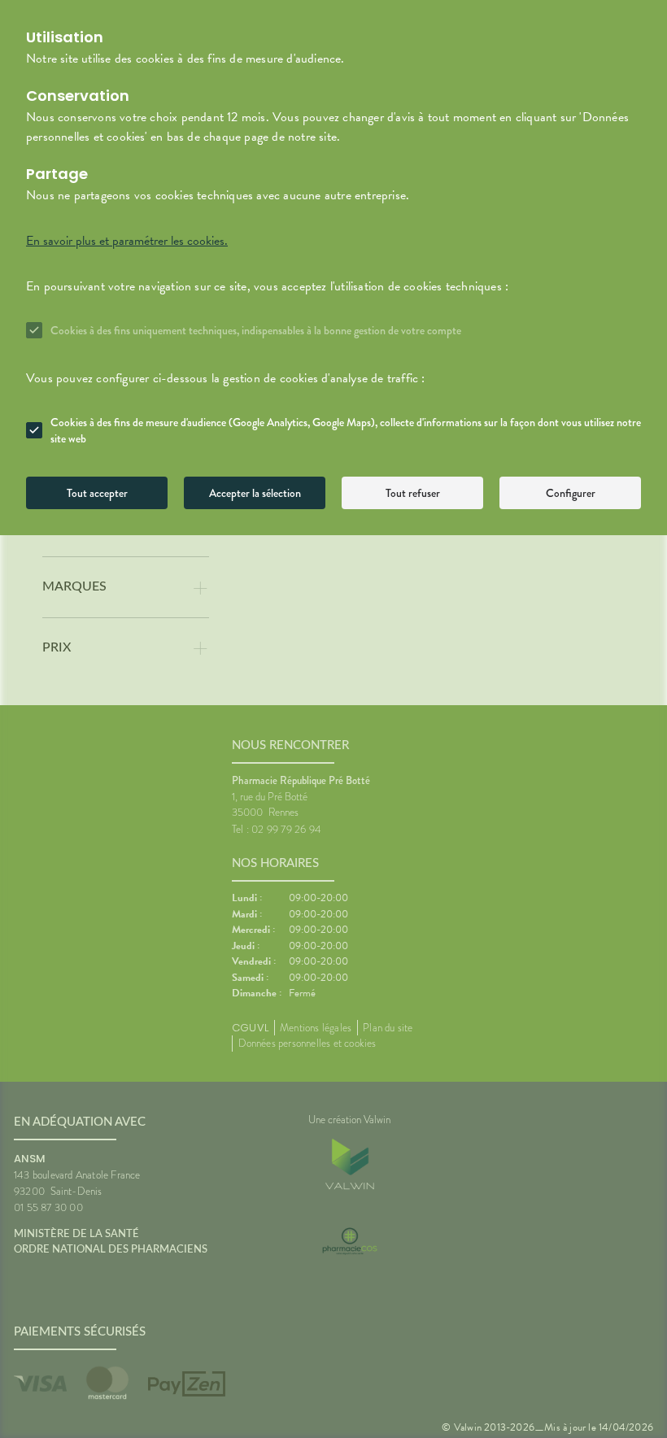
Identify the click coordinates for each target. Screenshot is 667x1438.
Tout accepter (97, 493)
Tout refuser (413, 493)
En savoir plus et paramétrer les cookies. (127, 241)
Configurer (570, 493)
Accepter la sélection (255, 493)
